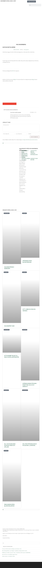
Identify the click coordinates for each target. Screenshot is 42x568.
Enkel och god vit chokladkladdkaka (25, 552)
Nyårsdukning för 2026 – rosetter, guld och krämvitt (30, 385)
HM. (13, 70)
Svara (38, 112)
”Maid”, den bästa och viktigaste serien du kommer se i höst (13, 548)
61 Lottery (3, 548)
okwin (3, 554)
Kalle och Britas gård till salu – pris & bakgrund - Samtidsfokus (10, 550)
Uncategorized (26, 49)
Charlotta (3, 556)
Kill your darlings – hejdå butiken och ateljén (10, 445)
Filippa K (15, 79)
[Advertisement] (21, 15)
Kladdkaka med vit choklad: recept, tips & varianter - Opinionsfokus (11, 552)
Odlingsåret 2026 (9, 326)
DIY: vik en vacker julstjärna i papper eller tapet (11, 554)
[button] (4, 104)
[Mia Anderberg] (8, 522)
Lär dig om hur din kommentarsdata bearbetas (30, 139)
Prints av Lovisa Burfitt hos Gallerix (10, 556)
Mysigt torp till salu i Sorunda (23, 550)
